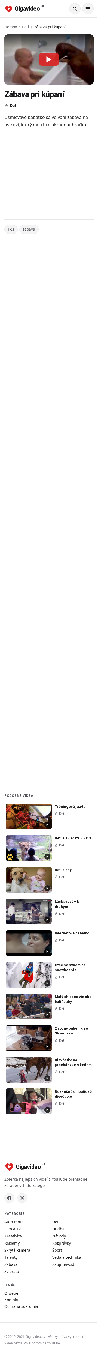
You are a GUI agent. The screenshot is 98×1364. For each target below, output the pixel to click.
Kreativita (13, 1236)
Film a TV (12, 1228)
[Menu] (88, 8)
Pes (11, 229)
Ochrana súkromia (21, 1306)
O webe (11, 1293)
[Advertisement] (49, 173)
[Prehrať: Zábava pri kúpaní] (49, 59)
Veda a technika (66, 1257)
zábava (29, 229)
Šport (57, 1250)
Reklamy (12, 1243)
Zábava (10, 1264)
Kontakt (11, 1299)
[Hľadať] (75, 8)
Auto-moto (13, 1221)
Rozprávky (61, 1243)
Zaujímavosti (63, 1264)
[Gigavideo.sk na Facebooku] (9, 1198)
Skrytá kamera (17, 1250)
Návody (59, 1236)
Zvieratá (11, 1271)
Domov (10, 26)
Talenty (10, 1257)
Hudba (58, 1228)
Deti (25, 26)
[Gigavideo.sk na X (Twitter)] (22, 1198)
